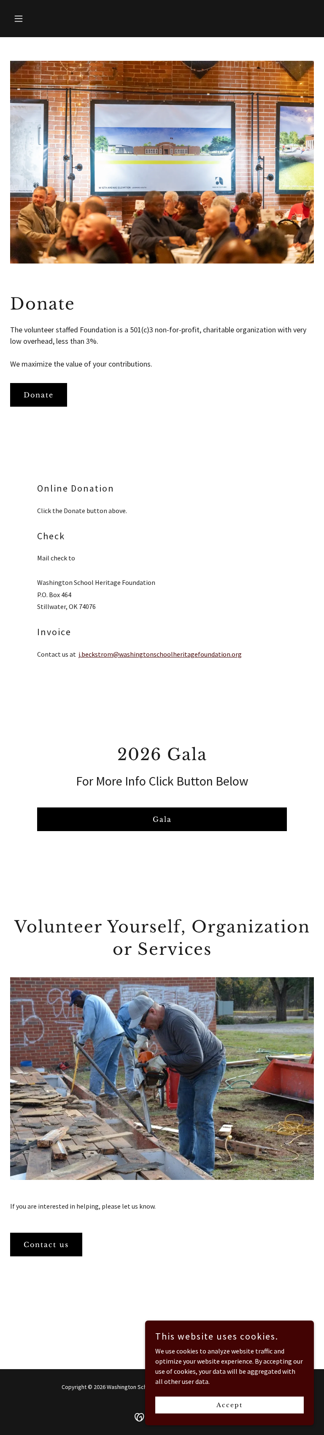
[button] (33, 18)
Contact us (46, 1244)
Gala (162, 819)
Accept (229, 1404)
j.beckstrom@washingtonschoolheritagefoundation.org (160, 654)
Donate (39, 395)
